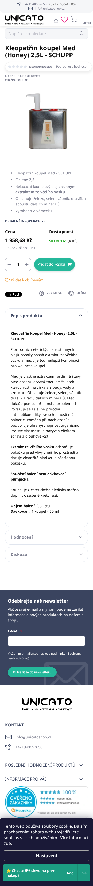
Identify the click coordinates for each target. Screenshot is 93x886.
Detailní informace (22, 221)
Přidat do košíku (51, 264)
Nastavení (46, 856)
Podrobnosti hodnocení (72, 67)
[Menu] (86, 19)
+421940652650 (29, 747)
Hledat (81, 33)
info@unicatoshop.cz (34, 736)
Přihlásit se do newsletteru (32, 672)
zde (7, 843)
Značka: (16, 80)
